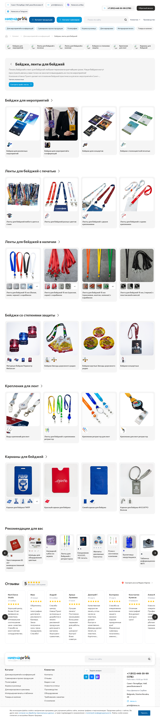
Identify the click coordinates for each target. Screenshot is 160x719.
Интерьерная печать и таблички (19, 693)
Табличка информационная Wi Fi (148, 561)
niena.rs (133, 701)
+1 (74, 286)
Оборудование (51, 693)
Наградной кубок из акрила (51, 553)
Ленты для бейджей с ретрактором (67, 556)
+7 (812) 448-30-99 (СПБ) (119, 8)
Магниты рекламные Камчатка (98, 554)
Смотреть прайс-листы (19, 84)
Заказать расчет (23, 154)
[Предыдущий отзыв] (5, 617)
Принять (144, 713)
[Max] (97, 677)
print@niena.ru (133, 705)
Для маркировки (106, 28)
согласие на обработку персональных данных (36, 713)
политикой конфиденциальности (98, 713)
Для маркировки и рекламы (17, 689)
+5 (112, 286)
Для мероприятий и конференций (20, 28)
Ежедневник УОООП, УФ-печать (83, 555)
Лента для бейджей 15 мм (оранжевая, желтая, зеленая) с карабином (96, 295)
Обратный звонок (146, 8)
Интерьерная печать (125, 28)
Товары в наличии (145, 28)
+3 (37, 286)
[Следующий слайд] (155, 553)
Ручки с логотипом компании (113, 553)
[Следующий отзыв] (155, 617)
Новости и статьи (52, 686)
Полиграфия (72, 28)
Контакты (48, 674)
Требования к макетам (54, 697)
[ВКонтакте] (91, 677)
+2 (37, 501)
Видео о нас (49, 682)
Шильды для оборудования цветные (35, 557)
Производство (51, 689)
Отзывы (48, 678)
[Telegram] (86, 677)
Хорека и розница (89, 28)
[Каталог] (6, 36)
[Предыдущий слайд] (5, 553)
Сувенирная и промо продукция (50, 28)
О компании (49, 701)
